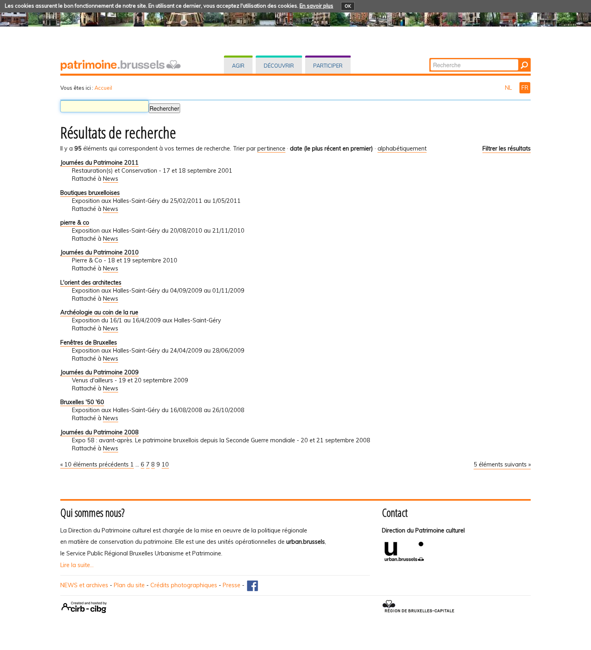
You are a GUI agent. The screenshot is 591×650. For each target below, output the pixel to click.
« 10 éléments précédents (95, 464)
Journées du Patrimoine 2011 (99, 162)
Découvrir (279, 65)
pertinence (271, 148)
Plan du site (129, 585)
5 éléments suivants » (502, 464)
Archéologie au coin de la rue (99, 312)
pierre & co (74, 222)
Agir (238, 65)
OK (348, 6)
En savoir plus (316, 5)
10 (165, 464)
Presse (231, 585)
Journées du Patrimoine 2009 (99, 372)
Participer (328, 65)
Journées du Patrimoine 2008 (99, 432)
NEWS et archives (84, 585)
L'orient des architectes (90, 282)
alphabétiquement (402, 148)
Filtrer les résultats (506, 148)
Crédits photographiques (183, 585)
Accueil (103, 88)
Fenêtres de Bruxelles (88, 342)
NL (509, 87)
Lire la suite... (77, 565)
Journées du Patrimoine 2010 (99, 252)
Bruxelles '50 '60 (82, 402)
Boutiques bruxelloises (90, 192)
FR (524, 87)
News (110, 178)
